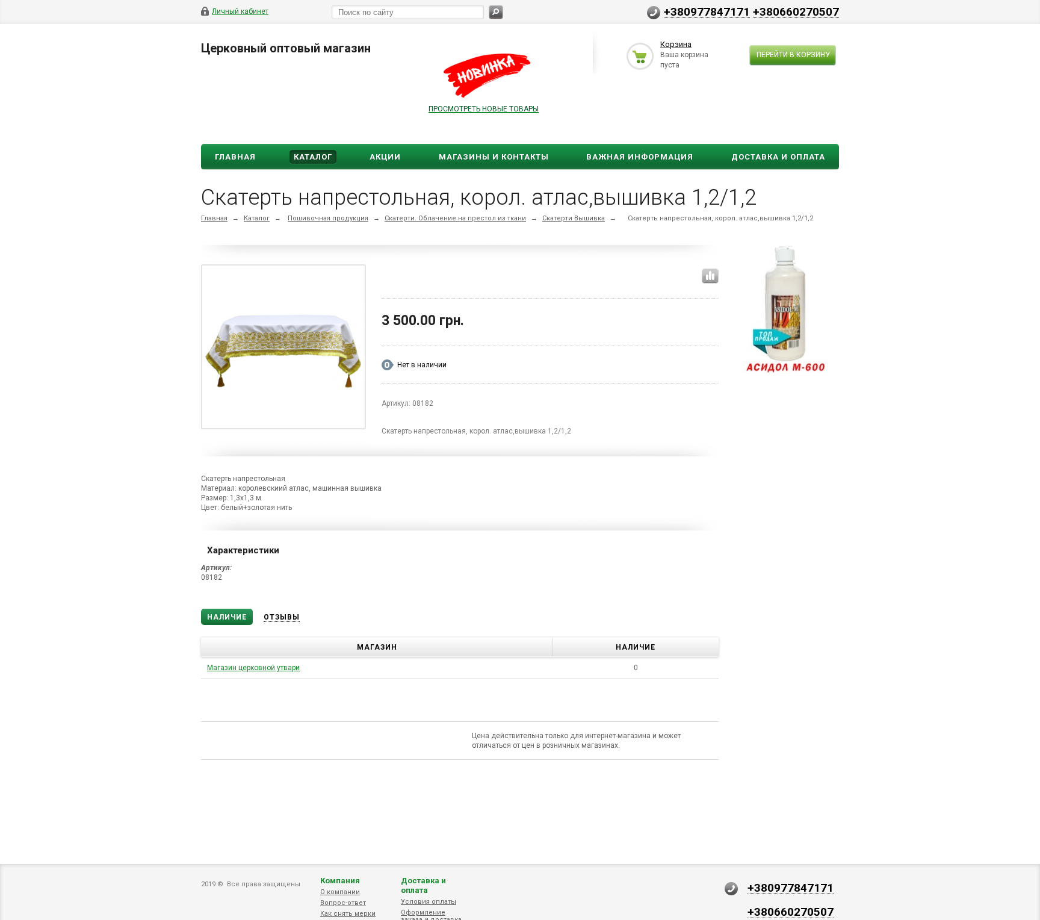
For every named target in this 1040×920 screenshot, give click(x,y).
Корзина (676, 44)
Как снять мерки (348, 914)
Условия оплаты (428, 902)
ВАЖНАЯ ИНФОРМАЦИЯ (639, 156)
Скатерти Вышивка (573, 218)
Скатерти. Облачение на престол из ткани (455, 218)
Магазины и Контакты (494, 156)
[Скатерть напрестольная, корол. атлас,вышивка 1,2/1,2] (283, 347)
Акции (385, 156)
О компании (340, 892)
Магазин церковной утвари (253, 668)
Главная (235, 156)
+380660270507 (796, 11)
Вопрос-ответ (343, 903)
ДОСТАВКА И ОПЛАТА (778, 156)
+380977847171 (707, 11)
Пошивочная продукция (328, 218)
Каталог (313, 156)
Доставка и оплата (423, 885)
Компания (340, 880)
